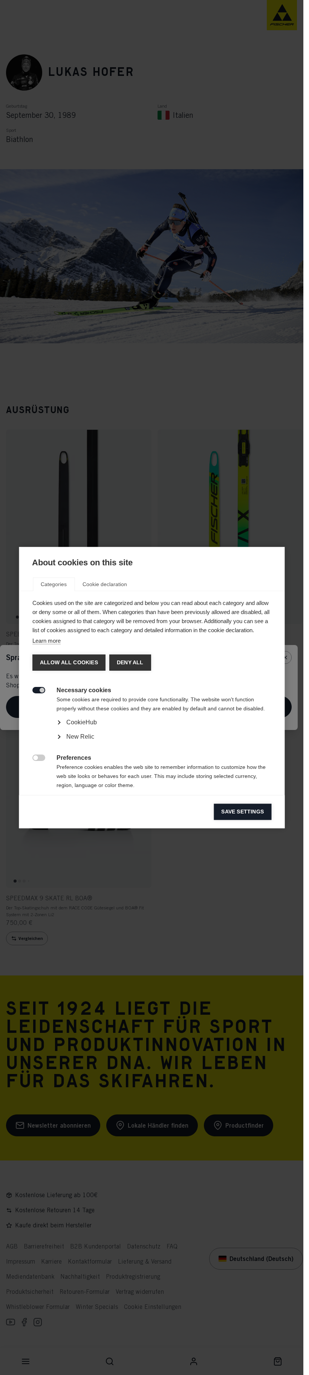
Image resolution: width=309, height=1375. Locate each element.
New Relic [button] (80, 736)
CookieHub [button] (81, 722)
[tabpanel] (151, 744)
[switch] (34, 689)
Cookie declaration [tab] (105, 584)
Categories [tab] (54, 584)
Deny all (129, 662)
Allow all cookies (69, 662)
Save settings (242, 812)
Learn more (46, 640)
